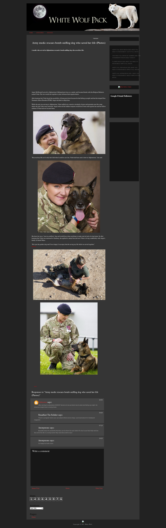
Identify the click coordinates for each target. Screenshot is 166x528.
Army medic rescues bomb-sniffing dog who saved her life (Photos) (68, 43)
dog (35, 386)
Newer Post (35, 488)
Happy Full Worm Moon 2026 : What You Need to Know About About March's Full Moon (126, 75)
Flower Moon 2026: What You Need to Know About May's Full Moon (125, 62)
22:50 (101, 400)
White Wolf (88, 524)
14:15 (101, 438)
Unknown (42, 402)
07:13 (101, 425)
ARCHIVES (50, 32)
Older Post (99, 488)
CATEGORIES (40, 32)
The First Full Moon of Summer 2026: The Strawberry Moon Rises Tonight (126, 56)
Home (31, 32)
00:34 (101, 413)
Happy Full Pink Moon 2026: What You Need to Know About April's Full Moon (125, 68)
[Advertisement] (69, 70)
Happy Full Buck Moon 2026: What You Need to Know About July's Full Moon (125, 50)
